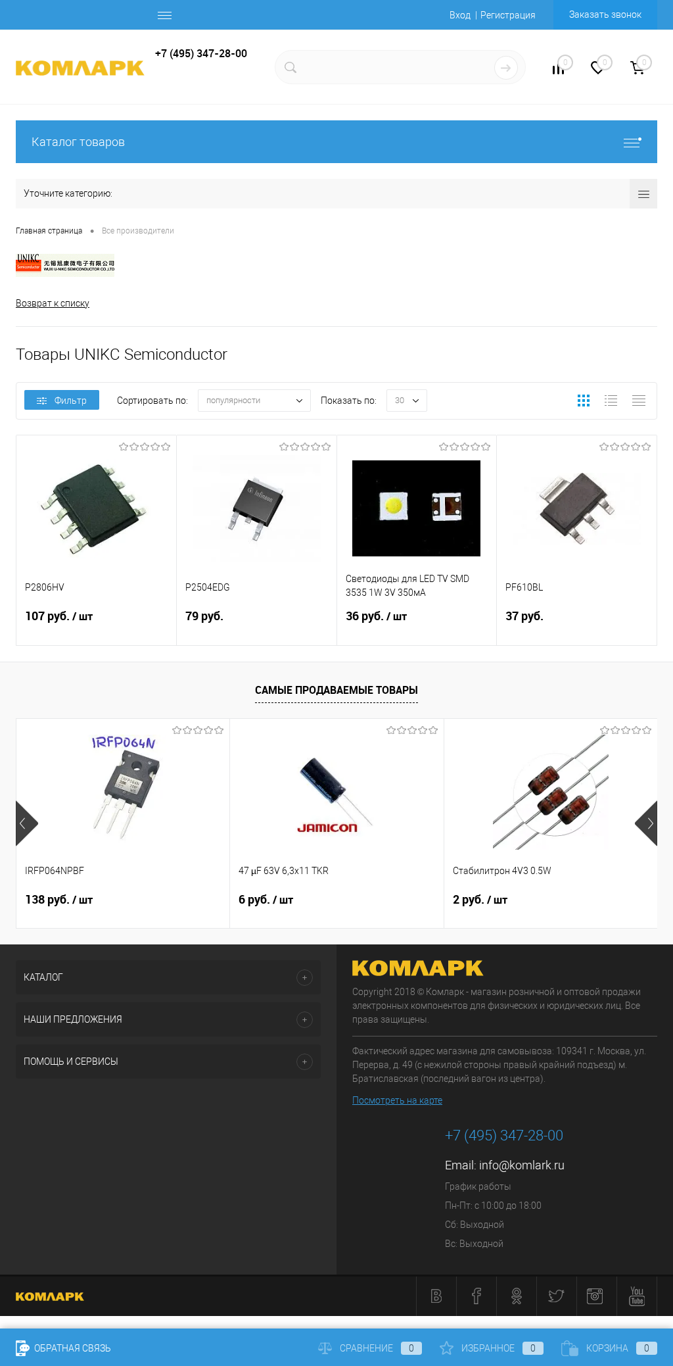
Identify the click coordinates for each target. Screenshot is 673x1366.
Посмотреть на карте (397, 1100)
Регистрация (508, 15)
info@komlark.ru (522, 1165)
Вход (460, 15)
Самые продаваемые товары (336, 690)
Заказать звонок (605, 14)
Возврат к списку (52, 303)
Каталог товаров (78, 142)
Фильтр (71, 400)
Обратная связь (71, 1348)
